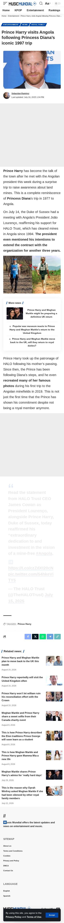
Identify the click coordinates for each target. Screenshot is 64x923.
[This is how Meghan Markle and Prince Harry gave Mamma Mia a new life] (54, 755)
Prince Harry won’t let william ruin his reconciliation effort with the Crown (21, 697)
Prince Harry (24, 624)
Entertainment (13, 16)
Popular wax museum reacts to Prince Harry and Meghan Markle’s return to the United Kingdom (32, 329)
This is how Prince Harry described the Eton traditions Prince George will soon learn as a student (22, 736)
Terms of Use (34, 917)
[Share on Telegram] (50, 636)
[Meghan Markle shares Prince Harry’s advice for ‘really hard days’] (54, 775)
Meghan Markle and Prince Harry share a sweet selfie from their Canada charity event (20, 716)
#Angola (44, 553)
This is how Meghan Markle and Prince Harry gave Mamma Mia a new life (20, 756)
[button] (52, 915)
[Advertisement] (32, 135)
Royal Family (38, 24)
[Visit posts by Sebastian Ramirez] (6, 95)
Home (4, 16)
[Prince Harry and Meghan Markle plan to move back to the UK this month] (54, 661)
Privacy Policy (13, 917)
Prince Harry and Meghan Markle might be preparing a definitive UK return (41, 313)
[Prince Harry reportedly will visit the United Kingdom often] (54, 680)
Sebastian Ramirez (20, 93)
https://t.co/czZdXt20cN (30, 568)
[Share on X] (35, 636)
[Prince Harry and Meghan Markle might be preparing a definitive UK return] (15, 313)
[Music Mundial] (23, 3)
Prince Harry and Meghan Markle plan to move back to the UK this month (20, 661)
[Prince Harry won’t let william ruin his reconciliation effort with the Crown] (54, 696)
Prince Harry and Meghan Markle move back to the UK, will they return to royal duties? (32, 342)
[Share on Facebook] (28, 636)
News (25, 24)
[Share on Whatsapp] (42, 636)
